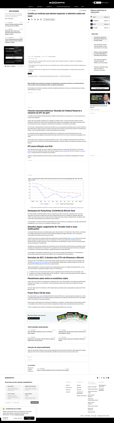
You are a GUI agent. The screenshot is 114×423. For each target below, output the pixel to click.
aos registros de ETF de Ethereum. (41, 262)
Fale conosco (69, 387)
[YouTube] (29, 19)
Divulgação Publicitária (101, 389)
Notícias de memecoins (90, 409)
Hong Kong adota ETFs (40, 223)
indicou (38, 296)
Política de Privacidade (10, 62)
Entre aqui (20, 66)
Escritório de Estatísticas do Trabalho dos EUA (74, 207)
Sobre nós (68, 389)
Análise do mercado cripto (92, 392)
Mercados (34, 10)
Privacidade (87, 415)
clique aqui (69, 307)
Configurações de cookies (103, 415)
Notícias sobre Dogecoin (91, 403)
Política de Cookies (19, 414)
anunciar (58, 127)
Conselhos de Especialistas (80, 392)
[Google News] (108, 377)
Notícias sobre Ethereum (91, 395)
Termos (82, 415)
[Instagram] (41, 19)
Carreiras (68, 392)
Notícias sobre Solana (93, 406)
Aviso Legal (93, 415)
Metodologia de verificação (102, 386)
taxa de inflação (63, 151)
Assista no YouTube (94, 109)
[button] (13, 388)
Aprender (79, 387)
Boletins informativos (82, 395)
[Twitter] (32, 19)
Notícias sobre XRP (92, 386)
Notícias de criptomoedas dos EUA (93, 399)
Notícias (29, 10)
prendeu (73, 238)
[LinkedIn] (38, 19)
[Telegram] (35, 19)
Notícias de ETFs (91, 412)
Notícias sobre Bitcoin (93, 389)
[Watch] (100, 98)
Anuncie (68, 385)
